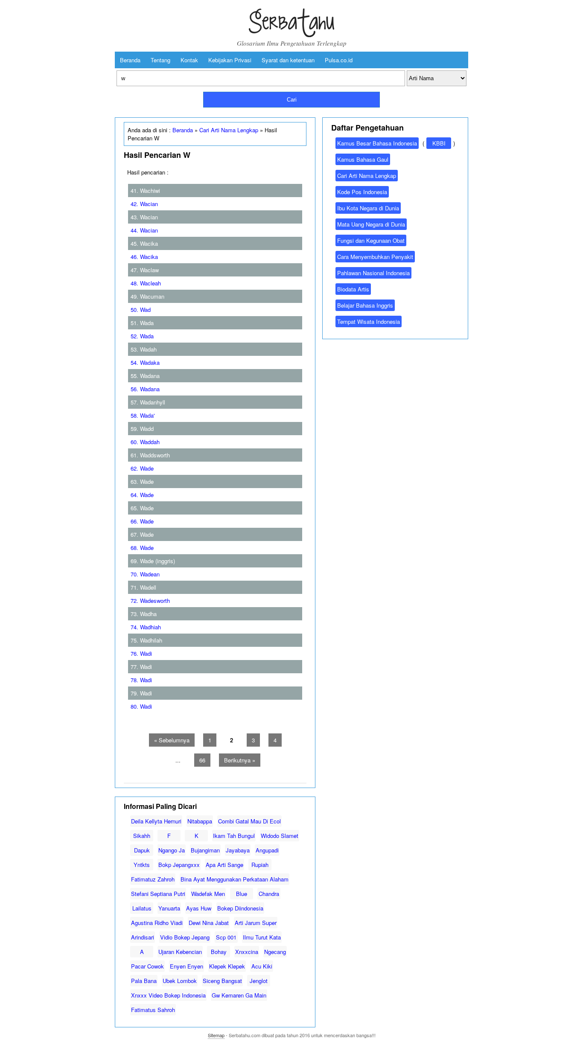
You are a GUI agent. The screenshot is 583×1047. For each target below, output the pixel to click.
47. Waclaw (145, 270)
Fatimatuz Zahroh (153, 879)
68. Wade (142, 548)
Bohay (219, 952)
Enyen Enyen (186, 966)
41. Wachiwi (145, 190)
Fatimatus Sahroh (153, 1010)
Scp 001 (226, 937)
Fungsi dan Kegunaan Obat (371, 240)
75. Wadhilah (146, 640)
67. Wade (142, 534)
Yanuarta (169, 908)
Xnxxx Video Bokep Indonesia (168, 995)
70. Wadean (145, 574)
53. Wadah (144, 349)
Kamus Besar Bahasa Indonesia (377, 143)
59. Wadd (142, 429)
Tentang (160, 60)
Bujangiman (205, 850)
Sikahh (141, 836)
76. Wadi (141, 653)
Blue (241, 894)
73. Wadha (144, 614)
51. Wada (142, 323)
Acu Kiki (261, 966)
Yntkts (142, 865)
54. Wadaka (145, 362)
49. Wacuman (147, 296)
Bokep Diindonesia (240, 908)
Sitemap (216, 1035)
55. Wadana (145, 376)
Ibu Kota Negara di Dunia (368, 208)
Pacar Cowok (147, 966)
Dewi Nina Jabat (209, 923)
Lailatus (142, 908)
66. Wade (142, 521)
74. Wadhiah (146, 627)
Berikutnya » (239, 760)
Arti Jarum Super (256, 923)
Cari (292, 99)
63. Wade (142, 481)
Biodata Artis (353, 289)
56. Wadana (145, 389)
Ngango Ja (171, 850)
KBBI (439, 143)
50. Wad (141, 309)
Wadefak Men (208, 894)
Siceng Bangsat (222, 981)
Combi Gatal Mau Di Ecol (249, 821)
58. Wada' (142, 415)
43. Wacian (144, 217)
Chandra (269, 894)
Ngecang (275, 952)
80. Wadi (141, 706)
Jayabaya (238, 850)
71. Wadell (143, 587)
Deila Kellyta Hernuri (156, 821)
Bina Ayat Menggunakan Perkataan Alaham (235, 879)
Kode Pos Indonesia (362, 192)
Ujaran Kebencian (180, 952)
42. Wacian (144, 204)
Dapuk (142, 850)
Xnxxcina (246, 952)
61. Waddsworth (150, 455)
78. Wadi (141, 680)
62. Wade (142, 468)
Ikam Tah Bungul (234, 836)
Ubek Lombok (180, 981)
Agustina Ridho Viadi (157, 923)
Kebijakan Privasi (229, 60)
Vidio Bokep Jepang (185, 937)
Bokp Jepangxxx (179, 865)
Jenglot (259, 981)
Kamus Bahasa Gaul (362, 159)
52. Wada (142, 336)
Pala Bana (144, 981)
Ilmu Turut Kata (262, 937)
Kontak (189, 60)
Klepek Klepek (227, 966)
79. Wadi (141, 693)
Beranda (130, 60)
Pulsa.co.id (339, 60)
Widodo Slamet (279, 836)
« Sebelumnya (171, 740)
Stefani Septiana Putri (158, 894)
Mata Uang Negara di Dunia (371, 224)
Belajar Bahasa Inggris (365, 305)
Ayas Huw (198, 908)
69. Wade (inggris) (153, 561)
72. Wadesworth (150, 600)
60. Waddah (145, 442)
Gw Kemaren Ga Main (239, 995)
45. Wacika (144, 243)
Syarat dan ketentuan (288, 60)
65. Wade (142, 508)
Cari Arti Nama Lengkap (228, 130)
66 (202, 760)
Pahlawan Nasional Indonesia (373, 273)
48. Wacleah (146, 283)
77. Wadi (141, 667)
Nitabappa (199, 821)
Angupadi (267, 850)
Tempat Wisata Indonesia (368, 321)
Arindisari (142, 937)
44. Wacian (144, 230)
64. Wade (142, 495)
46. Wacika (144, 257)
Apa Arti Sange (224, 865)
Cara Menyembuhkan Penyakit (375, 257)
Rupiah (259, 865)
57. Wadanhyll (148, 402)
